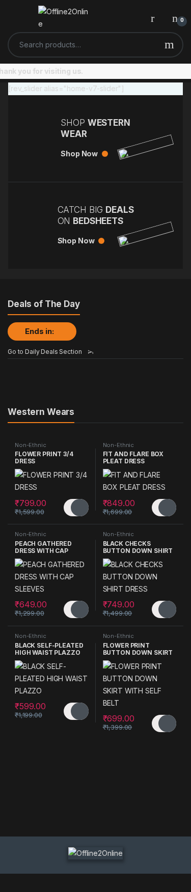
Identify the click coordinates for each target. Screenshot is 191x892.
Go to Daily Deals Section (45, 351)
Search (169, 45)
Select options (76, 507)
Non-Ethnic (30, 445)
